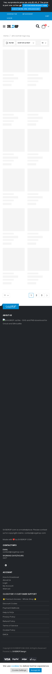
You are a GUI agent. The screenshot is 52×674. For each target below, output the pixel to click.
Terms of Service (10, 625)
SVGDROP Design (19, 651)
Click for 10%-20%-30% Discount (26, 9)
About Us (7, 580)
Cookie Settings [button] (19, 670)
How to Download (11, 577)
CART (47, 16)
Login (5, 583)
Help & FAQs (8, 612)
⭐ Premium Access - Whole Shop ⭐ (19, 599)
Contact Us (12, 14)
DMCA (5, 634)
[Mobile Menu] (5, 26)
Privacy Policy (9, 616)
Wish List (6, 588)
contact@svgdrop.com (35, 533)
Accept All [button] (35, 670)
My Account (28, 14)
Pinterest (6, 565)
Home (5, 36)
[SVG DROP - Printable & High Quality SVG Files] (12, 26)
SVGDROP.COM (25, 539)
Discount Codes (10, 603)
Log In (9, 18)
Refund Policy (9, 621)
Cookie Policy (9, 630)
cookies (15, 665)
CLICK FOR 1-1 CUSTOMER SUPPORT (20, 594)
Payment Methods (11, 608)
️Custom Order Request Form (35, 5)
